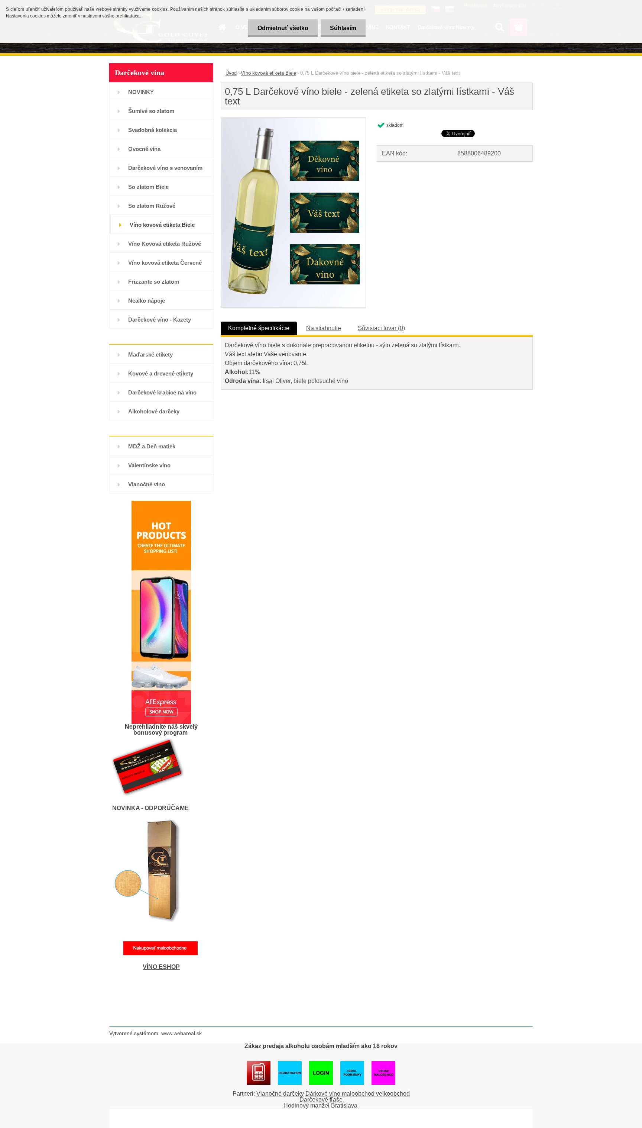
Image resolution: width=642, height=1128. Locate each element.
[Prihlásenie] (258, 1064)
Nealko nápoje (146, 300)
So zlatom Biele (148, 187)
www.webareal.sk (181, 1033)
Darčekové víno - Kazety (159, 319)
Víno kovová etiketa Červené (165, 263)
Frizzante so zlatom (153, 281)
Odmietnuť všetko (282, 28)
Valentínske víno (149, 465)
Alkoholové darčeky (153, 411)
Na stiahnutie (323, 328)
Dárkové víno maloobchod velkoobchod (357, 1093)
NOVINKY (141, 92)
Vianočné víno (146, 484)
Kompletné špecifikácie (258, 328)
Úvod (231, 73)
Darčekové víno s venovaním (165, 168)
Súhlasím (343, 28)
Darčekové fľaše (321, 1099)
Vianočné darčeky (280, 1093)
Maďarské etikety (150, 354)
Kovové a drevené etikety (160, 373)
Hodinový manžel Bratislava (320, 1105)
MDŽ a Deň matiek (151, 446)
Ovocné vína (144, 149)
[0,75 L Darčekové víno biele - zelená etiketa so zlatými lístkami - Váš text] (293, 120)
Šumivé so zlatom (151, 111)
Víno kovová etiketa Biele (162, 225)
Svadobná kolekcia (152, 130)
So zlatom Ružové (151, 206)
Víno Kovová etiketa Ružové (164, 244)
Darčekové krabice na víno (162, 392)
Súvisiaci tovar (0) (381, 328)
